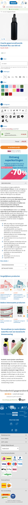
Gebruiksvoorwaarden (10, 502)
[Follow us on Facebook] (12, 430)
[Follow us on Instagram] (16, 430)
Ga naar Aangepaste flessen (8, 11)
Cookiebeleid (19, 502)
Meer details (4, 261)
